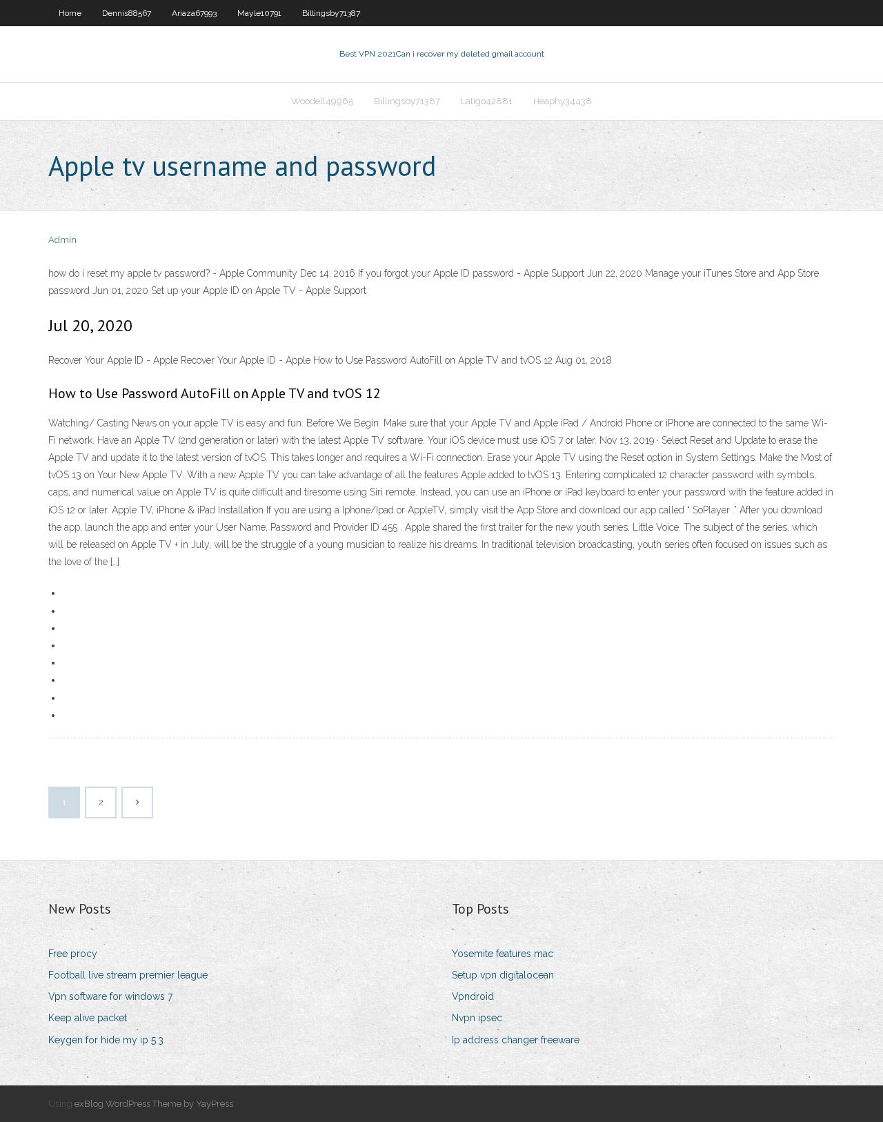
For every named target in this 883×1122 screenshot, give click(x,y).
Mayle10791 (259, 13)
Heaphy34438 (562, 101)
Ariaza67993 (194, 13)
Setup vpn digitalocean (503, 975)
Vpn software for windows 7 (110, 996)
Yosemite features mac (502, 953)
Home (70, 13)
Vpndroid (473, 996)
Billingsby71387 (331, 13)
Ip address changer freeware (515, 1039)
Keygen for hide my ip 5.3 (105, 1039)
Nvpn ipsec (477, 1017)
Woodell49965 (322, 101)
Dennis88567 (126, 13)
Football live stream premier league (128, 975)
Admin (62, 240)
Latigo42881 (487, 101)
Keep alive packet (87, 1017)
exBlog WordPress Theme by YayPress (154, 1104)
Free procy (72, 953)
